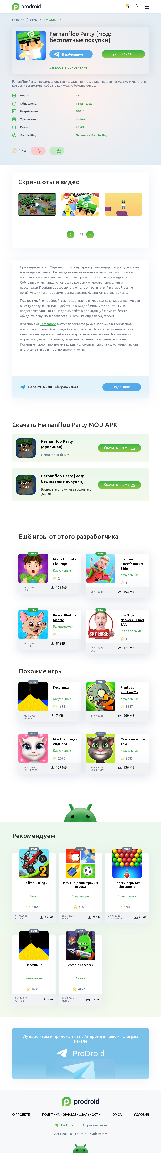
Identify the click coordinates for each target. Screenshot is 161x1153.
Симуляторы (80, 896)
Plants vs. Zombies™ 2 (129, 690)
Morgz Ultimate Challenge (64, 561)
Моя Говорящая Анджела (65, 741)
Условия (141, 1114)
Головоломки (63, 626)
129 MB (61, 767)
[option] (37, 204)
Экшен (80, 978)
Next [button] (90, 234)
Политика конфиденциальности (71, 1114)
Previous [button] (70, 234)
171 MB (128, 648)
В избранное (72, 54)
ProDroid (89, 1053)
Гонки (34, 896)
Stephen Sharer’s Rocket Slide (132, 563)
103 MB (128, 591)
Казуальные (52, 20)
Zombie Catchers (80, 965)
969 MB (128, 715)
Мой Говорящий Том (133, 741)
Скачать (125, 54)
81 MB (60, 643)
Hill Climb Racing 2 (34, 883)
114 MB (95, 999)
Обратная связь (95, 1125)
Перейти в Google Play (91, 135)
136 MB (128, 767)
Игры (33, 20)
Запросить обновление (68, 67)
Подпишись (121, 387)
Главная (18, 20)
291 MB (49, 917)
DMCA (117, 1114)
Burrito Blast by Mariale (64, 617)
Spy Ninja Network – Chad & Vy (132, 619)
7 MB (59, 715)
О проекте (21, 1114)
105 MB (61, 587)
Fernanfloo (48, 324)
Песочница (61, 687)
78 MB (96, 917)
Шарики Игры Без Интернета (126, 884)
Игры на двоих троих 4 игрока (80, 884)
